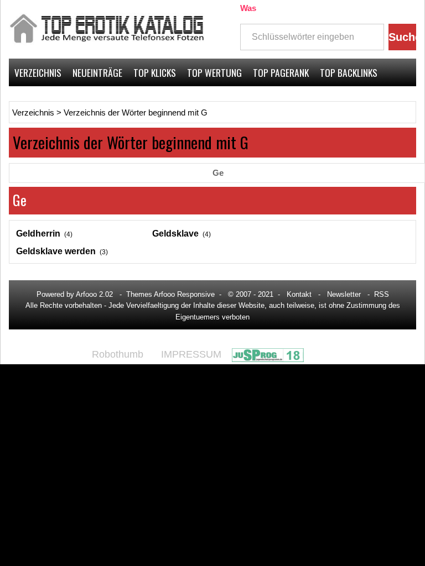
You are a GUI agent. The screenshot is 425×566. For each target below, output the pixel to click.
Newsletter (344, 294)
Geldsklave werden (56, 251)
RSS (381, 294)
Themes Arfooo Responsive (170, 294)
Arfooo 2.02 (94, 294)
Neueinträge (97, 72)
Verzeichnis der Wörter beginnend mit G (136, 112)
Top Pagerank (281, 72)
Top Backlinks (348, 72)
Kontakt (299, 294)
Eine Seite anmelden (372, 100)
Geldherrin (38, 233)
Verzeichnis (37, 72)
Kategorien (36, 100)
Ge (218, 173)
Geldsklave (175, 233)
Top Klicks (154, 72)
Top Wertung (214, 72)
